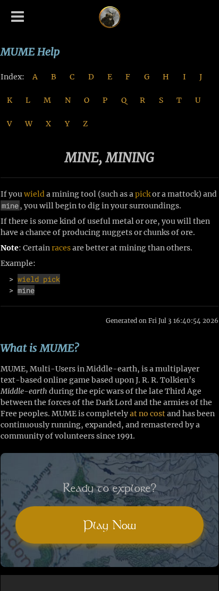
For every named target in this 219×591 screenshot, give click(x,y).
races (61, 248)
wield (34, 194)
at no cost (147, 413)
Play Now (109, 524)
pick (142, 194)
